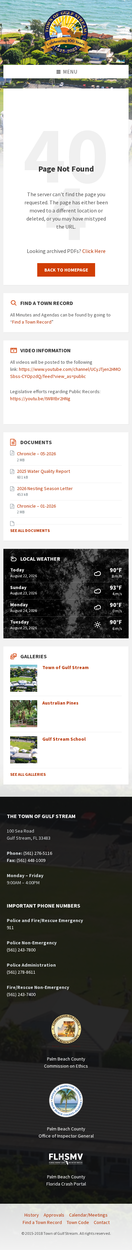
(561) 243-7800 (21, 950)
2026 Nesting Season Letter (45, 488)
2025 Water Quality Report (43, 471)
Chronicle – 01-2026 (36, 506)
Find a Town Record (31, 322)
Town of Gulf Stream (65, 667)
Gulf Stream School (64, 739)
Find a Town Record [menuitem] (42, 1222)
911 (10, 927)
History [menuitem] (31, 1215)
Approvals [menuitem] (54, 1215)
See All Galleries (28, 774)
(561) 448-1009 (31, 860)
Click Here (94, 251)
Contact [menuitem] (102, 1222)
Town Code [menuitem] (78, 1222)
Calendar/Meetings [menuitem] (88, 1215)
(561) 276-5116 (37, 853)
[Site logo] (66, 51)
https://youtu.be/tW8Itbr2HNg (40, 399)
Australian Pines (60, 703)
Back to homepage (66, 270)
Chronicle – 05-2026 (36, 454)
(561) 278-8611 (21, 972)
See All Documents (30, 530)
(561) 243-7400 (21, 994)
